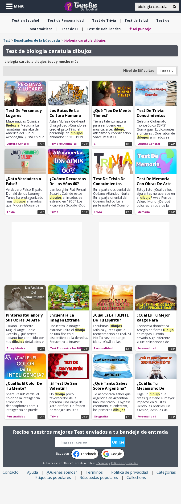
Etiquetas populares (53, 477)
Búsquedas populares (98, 477)
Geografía (101, 416)
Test (6, 40)
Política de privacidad (124, 463)
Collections (136, 477)
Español (25, 20)
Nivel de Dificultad (138, 70)
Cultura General (18, 143)
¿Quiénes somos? (61, 472)
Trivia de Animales (63, 143)
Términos (102, 463)
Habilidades (104, 29)
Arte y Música (16, 348)
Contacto (11, 472)
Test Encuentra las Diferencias (69, 348)
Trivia (104, 20)
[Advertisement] (47, 251)
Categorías (166, 472)
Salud (136, 20)
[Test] (82, 6)
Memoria (143, 212)
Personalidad (65, 20)
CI (69, 29)
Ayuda (32, 472)
